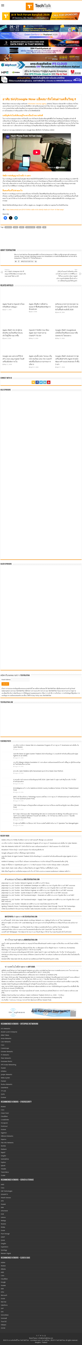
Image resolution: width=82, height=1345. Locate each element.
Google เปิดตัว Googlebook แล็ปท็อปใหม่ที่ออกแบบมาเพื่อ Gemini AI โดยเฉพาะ (66, 333)
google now (30, 227)
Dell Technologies (6, 1191)
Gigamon (4, 1133)
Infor (2, 1292)
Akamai (3, 1106)
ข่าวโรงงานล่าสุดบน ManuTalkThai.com (21, 940)
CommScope (5, 1048)
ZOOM (3, 1328)
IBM (2, 1207)
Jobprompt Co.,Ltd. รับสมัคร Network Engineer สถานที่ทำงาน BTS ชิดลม (25, 883)
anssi (15, 227)
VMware (3, 1325)
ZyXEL (3, 1094)
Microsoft (4, 1295)
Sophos (3, 1162)
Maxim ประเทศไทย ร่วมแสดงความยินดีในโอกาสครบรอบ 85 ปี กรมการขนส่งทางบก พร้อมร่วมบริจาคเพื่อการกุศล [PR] (39, 981)
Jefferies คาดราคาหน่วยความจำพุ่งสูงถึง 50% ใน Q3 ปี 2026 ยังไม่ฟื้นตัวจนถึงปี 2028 (66, 307)
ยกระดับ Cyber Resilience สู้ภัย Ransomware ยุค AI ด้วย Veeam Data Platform (38, 771)
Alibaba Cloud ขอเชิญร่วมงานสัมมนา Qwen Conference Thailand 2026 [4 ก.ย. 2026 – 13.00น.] (32, 995)
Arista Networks (6, 1038)
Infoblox (3, 1071)
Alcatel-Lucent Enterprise (9, 1032)
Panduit (3, 1081)
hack (38, 227)
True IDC (4, 1321)
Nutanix (3, 1224)
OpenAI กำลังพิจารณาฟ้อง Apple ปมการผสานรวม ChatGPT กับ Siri (39, 333)
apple (21, 227)
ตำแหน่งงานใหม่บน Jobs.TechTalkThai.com (22, 879)
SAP (2, 1308)
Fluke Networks (6, 1058)
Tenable (3, 1169)
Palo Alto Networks (7, 1142)
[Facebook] (37, 382)
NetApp (3, 1220)
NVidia (3, 1227)
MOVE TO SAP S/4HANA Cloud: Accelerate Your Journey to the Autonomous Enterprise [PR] (31, 997)
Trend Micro (5, 1172)
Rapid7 (3, 1152)
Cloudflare (4, 1116)
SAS (2, 1312)
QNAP (3, 1237)
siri (44, 227)
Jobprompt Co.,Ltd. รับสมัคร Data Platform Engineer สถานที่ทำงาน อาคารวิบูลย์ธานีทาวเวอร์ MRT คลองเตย (37, 890)
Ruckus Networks (6, 1084)
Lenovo (3, 1217)
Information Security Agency (37, 104)
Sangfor (3, 1156)
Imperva (3, 1139)
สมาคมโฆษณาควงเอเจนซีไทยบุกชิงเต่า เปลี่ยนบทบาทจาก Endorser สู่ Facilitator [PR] (29, 975)
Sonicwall (4, 1318)
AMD (2, 1184)
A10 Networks (5, 1028)
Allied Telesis (5, 1035)
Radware (4, 1149)
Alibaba (3, 1269)
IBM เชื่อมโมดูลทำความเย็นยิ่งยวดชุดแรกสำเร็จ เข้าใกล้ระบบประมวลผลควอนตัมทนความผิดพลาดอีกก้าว (35, 871)
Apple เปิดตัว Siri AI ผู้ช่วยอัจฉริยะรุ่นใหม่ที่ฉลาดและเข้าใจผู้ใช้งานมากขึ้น (13, 333)
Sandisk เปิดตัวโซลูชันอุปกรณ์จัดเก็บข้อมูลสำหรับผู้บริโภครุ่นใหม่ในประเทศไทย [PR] (28, 984)
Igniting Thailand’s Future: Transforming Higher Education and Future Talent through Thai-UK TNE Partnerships (38, 906)
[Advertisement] (17, 655)
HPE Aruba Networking (8, 1065)
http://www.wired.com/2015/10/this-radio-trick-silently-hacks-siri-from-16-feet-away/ (35, 209)
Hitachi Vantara (6, 1197)
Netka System (5, 1078)
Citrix (2, 1275)
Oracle (3, 1230)
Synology (4, 1250)
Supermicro (4, 1247)
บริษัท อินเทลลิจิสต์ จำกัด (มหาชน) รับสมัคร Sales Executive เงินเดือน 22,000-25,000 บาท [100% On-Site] (36, 909)
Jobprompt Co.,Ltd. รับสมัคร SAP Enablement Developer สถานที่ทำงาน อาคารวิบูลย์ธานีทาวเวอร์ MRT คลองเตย (38, 885)
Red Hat (3, 1302)
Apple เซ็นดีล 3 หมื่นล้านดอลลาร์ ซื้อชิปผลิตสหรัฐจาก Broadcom (40, 306)
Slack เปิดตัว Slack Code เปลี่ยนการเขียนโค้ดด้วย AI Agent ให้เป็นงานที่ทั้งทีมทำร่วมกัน (29, 868)
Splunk (3, 1165)
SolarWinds (4, 1087)
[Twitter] (41, 382)
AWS (2, 1272)
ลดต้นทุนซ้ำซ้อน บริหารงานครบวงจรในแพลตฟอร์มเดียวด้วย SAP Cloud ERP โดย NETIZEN (31, 929)
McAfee (3, 1146)
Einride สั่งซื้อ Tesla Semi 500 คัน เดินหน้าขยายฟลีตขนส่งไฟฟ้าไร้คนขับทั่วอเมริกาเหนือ (30, 959)
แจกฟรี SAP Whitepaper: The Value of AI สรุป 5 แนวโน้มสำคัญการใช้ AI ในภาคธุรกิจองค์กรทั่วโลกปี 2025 (36, 932)
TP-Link (3, 1091)
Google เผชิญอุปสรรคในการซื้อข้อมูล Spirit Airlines (18, 853)
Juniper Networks (6, 1074)
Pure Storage (5, 1234)
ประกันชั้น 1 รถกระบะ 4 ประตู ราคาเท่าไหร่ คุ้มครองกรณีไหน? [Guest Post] (26, 1000)
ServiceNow (4, 1315)
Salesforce (4, 1305)
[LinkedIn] (45, 382)
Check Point (5, 1113)
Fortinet (3, 1097)
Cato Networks (6, 1042)
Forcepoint (4, 1123)
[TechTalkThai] (41, 5)
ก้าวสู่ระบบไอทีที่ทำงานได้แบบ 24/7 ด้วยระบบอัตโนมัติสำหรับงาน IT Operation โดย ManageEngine (45, 823)
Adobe (3, 1262)
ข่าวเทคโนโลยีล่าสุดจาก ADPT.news (20, 967)
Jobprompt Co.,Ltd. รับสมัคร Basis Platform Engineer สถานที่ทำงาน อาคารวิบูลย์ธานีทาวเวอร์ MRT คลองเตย (37, 888)
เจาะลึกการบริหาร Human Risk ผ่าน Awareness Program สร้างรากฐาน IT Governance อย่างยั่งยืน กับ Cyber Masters (39, 843)
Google (3, 1282)
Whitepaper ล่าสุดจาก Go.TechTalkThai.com (21, 917)
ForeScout (4, 1126)
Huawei (3, 1068)
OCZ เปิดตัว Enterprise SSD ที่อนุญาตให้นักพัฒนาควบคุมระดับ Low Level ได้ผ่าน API (15, 273)
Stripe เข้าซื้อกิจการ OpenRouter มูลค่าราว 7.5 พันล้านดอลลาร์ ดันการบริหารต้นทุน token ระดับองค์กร (35, 865)
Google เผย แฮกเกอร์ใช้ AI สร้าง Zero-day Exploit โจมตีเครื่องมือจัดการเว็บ (13, 359)
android (8, 227)
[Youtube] (48, 382)
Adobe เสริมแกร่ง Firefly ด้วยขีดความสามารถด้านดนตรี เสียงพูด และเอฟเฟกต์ (27, 840)
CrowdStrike (5, 1120)
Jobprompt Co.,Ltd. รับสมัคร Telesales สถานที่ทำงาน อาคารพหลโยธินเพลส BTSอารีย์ (29, 904)
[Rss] (33, 382)
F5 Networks (5, 1055)
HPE (2, 1201)
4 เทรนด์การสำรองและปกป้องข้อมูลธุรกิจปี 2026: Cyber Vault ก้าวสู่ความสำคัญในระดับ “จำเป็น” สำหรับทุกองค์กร (38, 952)
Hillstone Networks (7, 1136)
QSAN (3, 1240)
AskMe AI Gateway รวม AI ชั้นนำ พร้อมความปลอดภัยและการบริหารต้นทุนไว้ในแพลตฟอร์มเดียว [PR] (34, 861)
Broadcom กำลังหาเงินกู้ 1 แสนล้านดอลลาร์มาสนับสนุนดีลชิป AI (22, 850)
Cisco (2, 1045)
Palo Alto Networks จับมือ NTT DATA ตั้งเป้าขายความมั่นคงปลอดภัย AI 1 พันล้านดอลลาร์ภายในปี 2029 (35, 846)
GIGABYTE (4, 1194)
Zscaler (3, 1175)
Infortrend (4, 1211)
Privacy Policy (34, 695)
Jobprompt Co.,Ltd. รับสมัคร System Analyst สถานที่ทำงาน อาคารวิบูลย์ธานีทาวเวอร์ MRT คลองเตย (34, 893)
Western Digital (6, 1253)
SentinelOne (5, 1159)
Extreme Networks (7, 1051)
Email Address (6, 679)
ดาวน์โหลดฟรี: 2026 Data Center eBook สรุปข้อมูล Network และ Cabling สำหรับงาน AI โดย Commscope (36, 920)
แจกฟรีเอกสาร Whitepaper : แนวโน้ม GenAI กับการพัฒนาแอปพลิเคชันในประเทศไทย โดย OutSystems (35, 927)
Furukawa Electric (6, 1061)
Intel (2, 1214)
